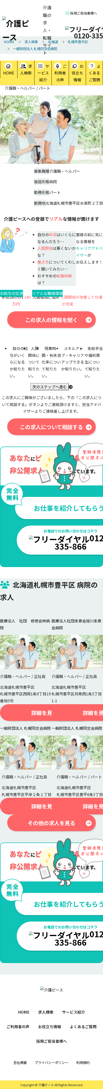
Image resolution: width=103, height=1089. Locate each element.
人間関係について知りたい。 (34, 362)
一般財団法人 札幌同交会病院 (25, 728)
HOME (8, 73)
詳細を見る (44, 712)
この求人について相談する (51, 427)
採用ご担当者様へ (83, 13)
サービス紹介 (43, 73)
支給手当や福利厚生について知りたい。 (94, 362)
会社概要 (20, 1062)
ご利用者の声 (60, 73)
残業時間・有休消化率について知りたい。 (51, 362)
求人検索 (26, 69)
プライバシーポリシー (51, 1062)
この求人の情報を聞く (51, 319)
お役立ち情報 (78, 73)
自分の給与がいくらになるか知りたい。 (19, 362)
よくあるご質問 (95, 73)
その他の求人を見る (51, 823)
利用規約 (83, 1062)
